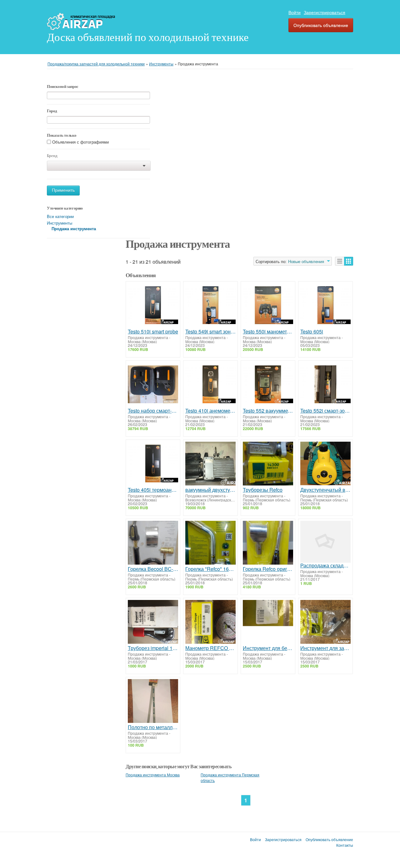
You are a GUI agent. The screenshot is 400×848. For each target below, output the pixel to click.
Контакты (344, 845)
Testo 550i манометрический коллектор (268, 331)
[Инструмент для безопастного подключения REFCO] (268, 622)
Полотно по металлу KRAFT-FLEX (153, 727)
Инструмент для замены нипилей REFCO (325, 648)
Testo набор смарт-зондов (153, 411)
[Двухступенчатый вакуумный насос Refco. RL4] (325, 464)
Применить (63, 190)
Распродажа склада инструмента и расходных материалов (325, 565)
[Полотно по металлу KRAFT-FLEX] (153, 701)
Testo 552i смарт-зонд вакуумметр (325, 411)
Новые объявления (306, 261)
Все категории (60, 216)
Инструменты (59, 223)
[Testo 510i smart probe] (153, 306)
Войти (294, 12)
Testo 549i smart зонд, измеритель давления (210, 331)
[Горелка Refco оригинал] (268, 543)
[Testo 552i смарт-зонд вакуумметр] (325, 385)
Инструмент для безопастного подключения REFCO (268, 648)
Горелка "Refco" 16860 (210, 569)
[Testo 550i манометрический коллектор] (268, 306)
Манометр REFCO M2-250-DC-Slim (210, 648)
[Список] (339, 261)
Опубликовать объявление (320, 25)
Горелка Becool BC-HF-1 (153, 569)
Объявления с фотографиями (80, 142)
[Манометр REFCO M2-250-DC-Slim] (210, 622)
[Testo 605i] (325, 306)
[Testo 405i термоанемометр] (153, 464)
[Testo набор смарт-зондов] (153, 385)
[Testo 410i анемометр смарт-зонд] (210, 385)
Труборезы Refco (262, 490)
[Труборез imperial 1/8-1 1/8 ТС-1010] (153, 622)
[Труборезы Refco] (268, 464)
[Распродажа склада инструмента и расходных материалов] (325, 542)
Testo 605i (311, 331)
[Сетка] (348, 261)
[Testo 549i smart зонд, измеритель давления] (210, 306)
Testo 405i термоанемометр (153, 490)
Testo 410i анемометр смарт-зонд (210, 411)
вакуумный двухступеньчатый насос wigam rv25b (210, 490)
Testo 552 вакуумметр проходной (268, 411)
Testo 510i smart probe (153, 331)
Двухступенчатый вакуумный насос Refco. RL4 (325, 490)
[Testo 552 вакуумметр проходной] (268, 385)
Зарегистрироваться (324, 12)
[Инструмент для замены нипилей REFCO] (325, 622)
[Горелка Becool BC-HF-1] (153, 543)
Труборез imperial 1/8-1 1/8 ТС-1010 (153, 648)
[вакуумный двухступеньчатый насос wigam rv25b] (210, 464)
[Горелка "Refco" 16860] (210, 543)
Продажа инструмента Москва (153, 774)
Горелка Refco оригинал (268, 569)
